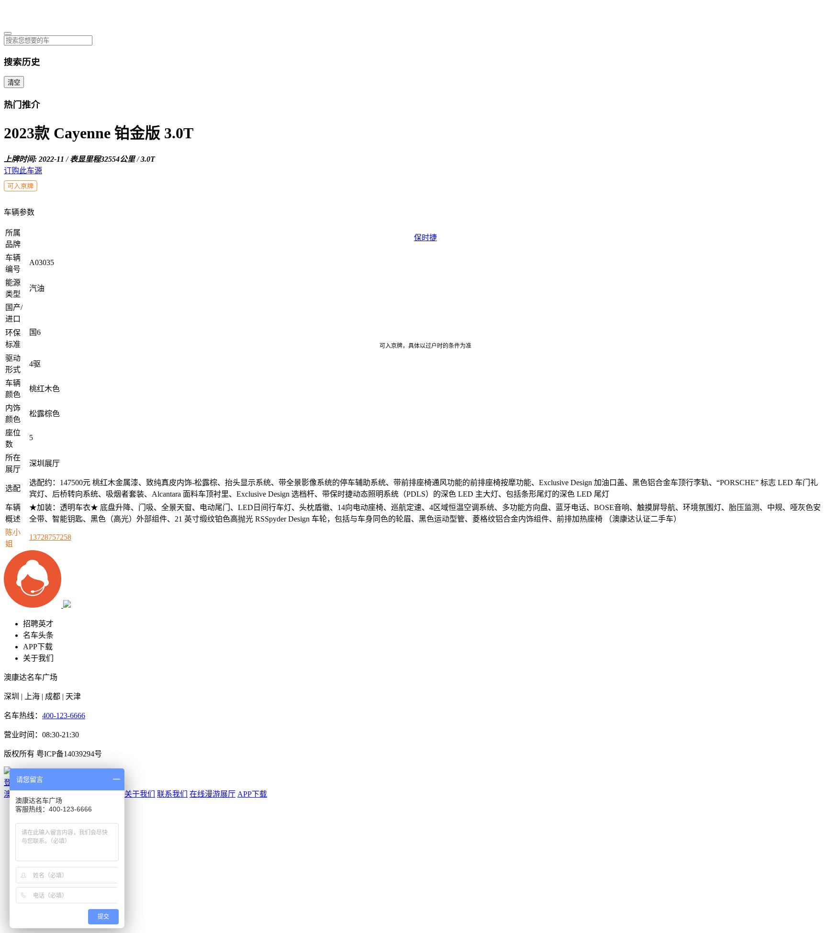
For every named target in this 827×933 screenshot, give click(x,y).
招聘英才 (38, 624)
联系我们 (172, 794)
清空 (14, 82)
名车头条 (38, 635)
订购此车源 (23, 171)
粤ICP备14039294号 (69, 754)
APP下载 (38, 647)
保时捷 (425, 237)
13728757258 (50, 537)
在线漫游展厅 (212, 794)
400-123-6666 (63, 715)
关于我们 (38, 658)
